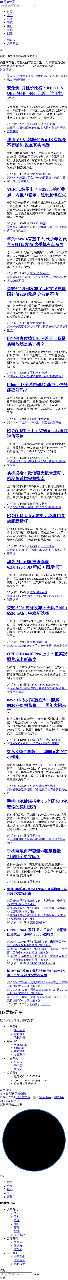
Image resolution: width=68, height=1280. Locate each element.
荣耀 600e (42, 642)
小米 (40, 124)
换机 (44, 503)
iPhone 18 (44, 418)
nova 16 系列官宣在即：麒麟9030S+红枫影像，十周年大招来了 (36, 705)
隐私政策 (19, 1037)
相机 (10, 26)
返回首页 (5, 69)
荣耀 (33, 173)
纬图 (43, 223)
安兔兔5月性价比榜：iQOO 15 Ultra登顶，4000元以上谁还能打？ (35, 93)
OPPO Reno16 (46, 963)
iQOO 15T (44, 457)
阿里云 (18, 1061)
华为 (33, 273)
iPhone (34, 418)
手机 (10, 22)
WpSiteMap (20, 1044)
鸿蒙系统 (41, 592)
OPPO (33, 684)
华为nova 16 (53, 739)
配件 (10, 33)
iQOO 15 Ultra (46, 546)
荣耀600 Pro (43, 173)
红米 (33, 785)
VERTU (34, 223)
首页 (10, 11)
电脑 (10, 18)
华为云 (18, 1069)
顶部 (10, 1196)
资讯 (10, 15)
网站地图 (19, 1051)
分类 (10, 1185)
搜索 (10, 1189)
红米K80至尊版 (45, 785)
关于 (10, 1193)
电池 (44, 372)
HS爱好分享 (7, 1)
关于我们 (19, 1030)
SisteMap (19, 1047)
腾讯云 (18, 1065)
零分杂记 (20, 1093)
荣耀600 (41, 323)
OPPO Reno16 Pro (48, 684)
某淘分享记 (7, 1093)
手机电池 (35, 372)
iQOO (33, 124)
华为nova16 (43, 273)
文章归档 (12, 43)
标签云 (11, 39)
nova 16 (34, 739)
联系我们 (19, 1033)
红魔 (53, 124)
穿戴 (10, 29)
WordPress (45, 1097)
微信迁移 (35, 503)
